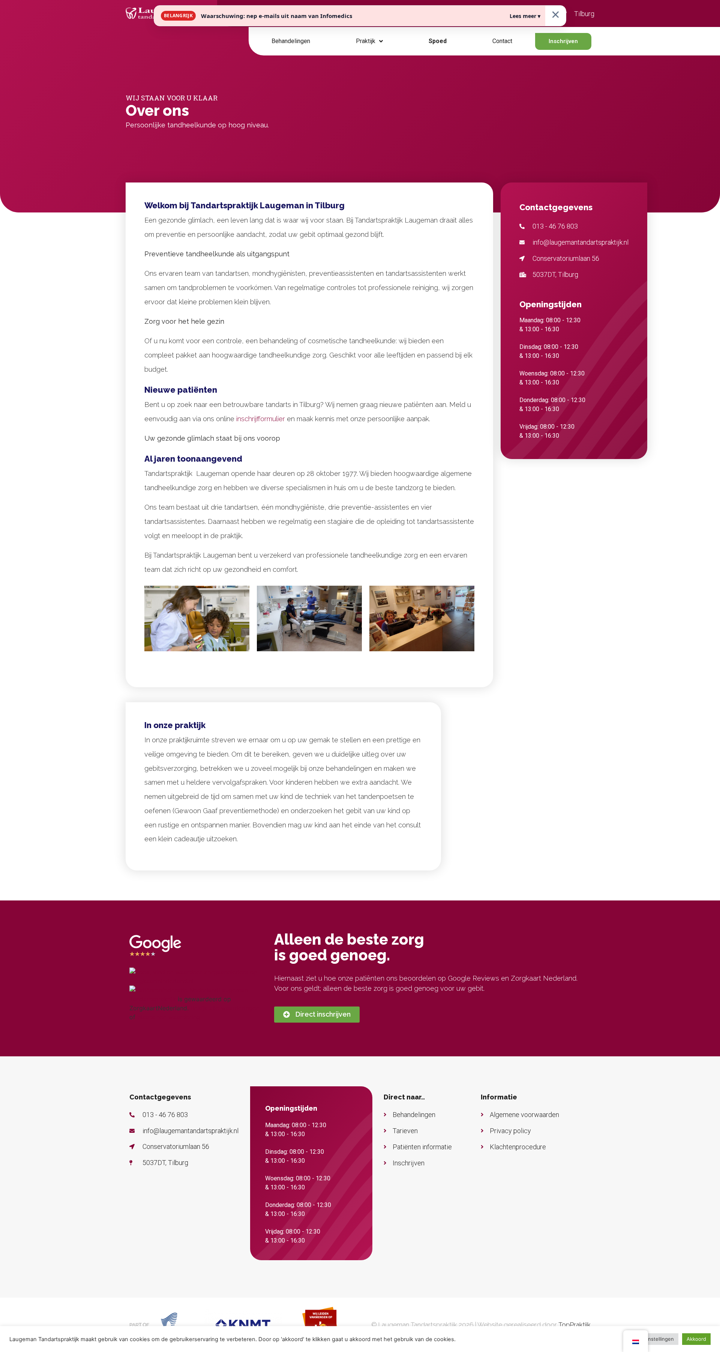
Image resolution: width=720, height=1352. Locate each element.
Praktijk (365, 41)
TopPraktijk (574, 1324)
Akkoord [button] (696, 1339)
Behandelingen (291, 41)
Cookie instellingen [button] (651, 1339)
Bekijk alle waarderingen (225, 1008)
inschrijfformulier (260, 419)
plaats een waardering (168, 1017)
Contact (502, 41)
